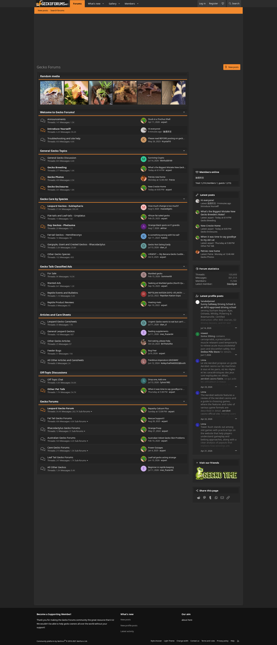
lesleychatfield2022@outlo (173, 363)
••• (236, 328)
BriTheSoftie (167, 343)
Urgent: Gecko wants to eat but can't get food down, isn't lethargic (180, 321)
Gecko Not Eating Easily (159, 244)
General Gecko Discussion (61, 157)
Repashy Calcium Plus (158, 408)
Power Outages (155, 447)
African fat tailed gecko (159, 215)
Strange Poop (154, 428)
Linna (203, 360)
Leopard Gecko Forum (60, 408)
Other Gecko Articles (58, 340)
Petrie (172, 179)
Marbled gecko (155, 273)
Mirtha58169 (166, 160)
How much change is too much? (163, 205)
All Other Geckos (56, 467)
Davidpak (232, 283)
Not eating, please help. (159, 340)
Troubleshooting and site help (63, 138)
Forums (77, 3)
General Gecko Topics (53, 151)
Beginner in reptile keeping (161, 467)
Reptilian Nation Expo (170, 295)
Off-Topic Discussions (53, 372)
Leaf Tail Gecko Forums (60, 457)
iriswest (204, 333)
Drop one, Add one (157, 379)
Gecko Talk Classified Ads (56, 266)
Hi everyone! (154, 128)
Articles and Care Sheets (55, 314)
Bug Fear (152, 350)
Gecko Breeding (57, 167)
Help (233, 641)
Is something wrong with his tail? (164, 234)
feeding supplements (158, 331)
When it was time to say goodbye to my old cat (170, 389)
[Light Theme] (223, 3)
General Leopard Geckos (61, 331)
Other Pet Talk (56, 389)
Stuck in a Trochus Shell (159, 119)
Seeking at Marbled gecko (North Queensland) (170, 283)
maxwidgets (166, 208)
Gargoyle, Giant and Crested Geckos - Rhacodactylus (76, 244)
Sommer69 (166, 276)
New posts (43, 10)
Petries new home (156, 176)
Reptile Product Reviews (60, 302)
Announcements (56, 119)
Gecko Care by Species (54, 199)
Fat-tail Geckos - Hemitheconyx (64, 234)
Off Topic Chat (55, 379)
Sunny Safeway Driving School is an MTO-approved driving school (218, 306)
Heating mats (154, 302)
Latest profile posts (211, 295)
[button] (103, 3)
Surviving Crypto (156, 157)
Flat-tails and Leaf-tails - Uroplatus (66, 215)
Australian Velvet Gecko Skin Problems (166, 437)
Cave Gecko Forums (58, 447)
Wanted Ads (54, 282)
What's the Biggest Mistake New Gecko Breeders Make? (174, 167)
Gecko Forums (49, 401)
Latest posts (207, 194)
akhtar (163, 228)
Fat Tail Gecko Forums (59, 418)
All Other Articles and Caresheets (65, 360)
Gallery (112, 3)
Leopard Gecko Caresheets (62, 321)
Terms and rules (208, 641)
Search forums (57, 10)
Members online (209, 172)
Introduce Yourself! (59, 128)
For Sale (51, 273)
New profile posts (129, 625)
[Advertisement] (133, 40)
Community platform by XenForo (62, 641)
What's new (94, 3)
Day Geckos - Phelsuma (61, 225)
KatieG (164, 237)
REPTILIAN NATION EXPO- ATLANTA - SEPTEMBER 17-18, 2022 (177, 292)
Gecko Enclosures (57, 186)
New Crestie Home (157, 186)
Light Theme (169, 641)
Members (130, 3)
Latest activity (127, 631)
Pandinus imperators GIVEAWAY (163, 360)
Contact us (194, 641)
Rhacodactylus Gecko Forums (63, 428)
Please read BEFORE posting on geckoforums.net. (171, 138)
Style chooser (156, 641)
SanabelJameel (208, 301)
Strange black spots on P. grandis (164, 225)
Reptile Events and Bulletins (62, 292)
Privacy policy (222, 641)
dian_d (163, 247)
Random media (50, 76)
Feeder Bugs (54, 350)
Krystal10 (166, 141)
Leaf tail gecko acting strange (162, 457)
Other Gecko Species (58, 254)
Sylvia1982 (165, 382)
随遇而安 (167, 131)
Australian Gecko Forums (61, 437)
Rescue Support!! (156, 418)
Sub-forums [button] (84, 411)
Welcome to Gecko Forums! (57, 112)
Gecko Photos (55, 176)
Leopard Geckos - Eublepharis (65, 205)
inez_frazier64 (166, 334)
